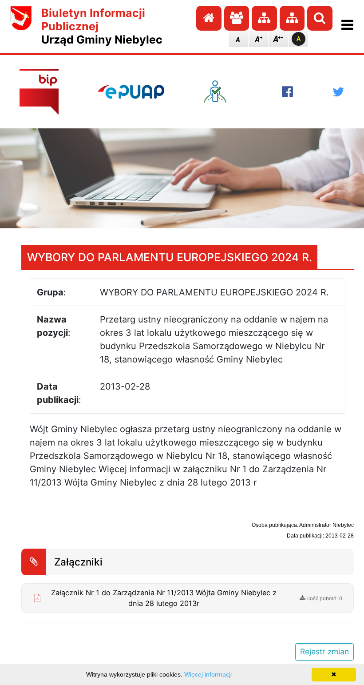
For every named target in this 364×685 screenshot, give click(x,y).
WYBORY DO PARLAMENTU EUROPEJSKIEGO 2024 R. (169, 257)
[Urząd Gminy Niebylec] (21, 26)
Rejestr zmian (324, 651)
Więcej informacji (208, 674)
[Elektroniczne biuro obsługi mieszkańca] (223, 91)
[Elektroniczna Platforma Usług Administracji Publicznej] (131, 91)
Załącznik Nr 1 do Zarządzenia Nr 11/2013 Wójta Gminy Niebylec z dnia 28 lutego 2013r (164, 598)
